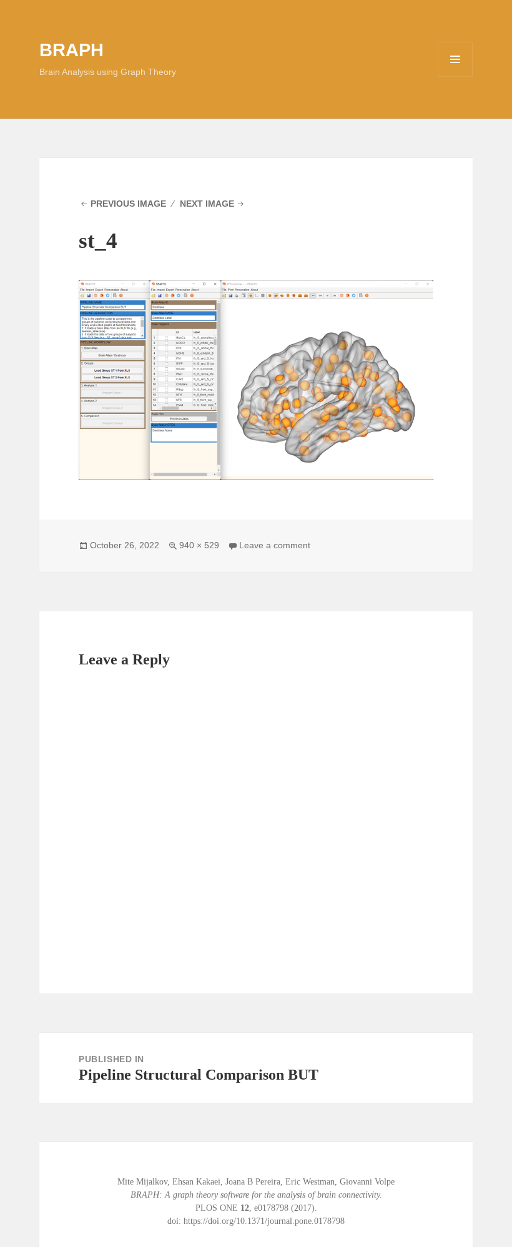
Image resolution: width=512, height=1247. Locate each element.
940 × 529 (199, 545)
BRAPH (71, 50)
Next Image (207, 204)
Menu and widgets (455, 76)
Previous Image (128, 204)
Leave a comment (274, 545)
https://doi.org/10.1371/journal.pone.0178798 (264, 1221)
